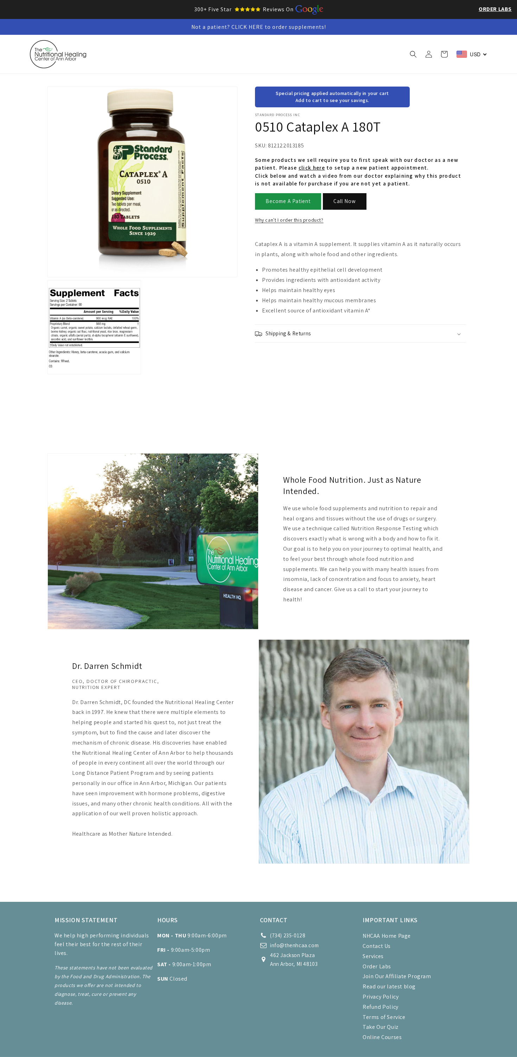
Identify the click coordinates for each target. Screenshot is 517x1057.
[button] (147, 54)
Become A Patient (288, 201)
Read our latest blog (389, 986)
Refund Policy (380, 1007)
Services (373, 956)
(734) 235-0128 (287, 935)
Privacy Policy (380, 996)
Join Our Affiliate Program (397, 976)
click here (312, 168)
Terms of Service (384, 1017)
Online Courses (382, 1037)
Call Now (344, 201)
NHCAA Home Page (387, 935)
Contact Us (377, 946)
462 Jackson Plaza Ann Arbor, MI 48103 (294, 959)
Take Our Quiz (380, 1027)
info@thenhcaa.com (294, 945)
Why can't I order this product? (289, 220)
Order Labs (495, 9)
